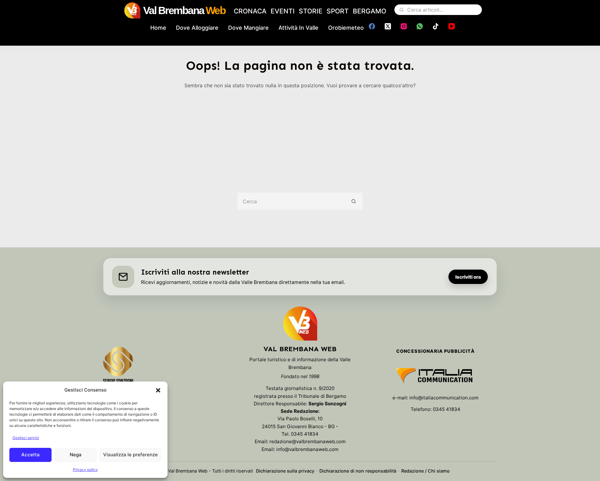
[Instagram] (404, 26)
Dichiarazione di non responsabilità (357, 470)
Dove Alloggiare (197, 27)
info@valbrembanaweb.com (307, 449)
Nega (76, 455)
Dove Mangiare (248, 27)
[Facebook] (372, 26)
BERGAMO (369, 11)
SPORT (338, 11)
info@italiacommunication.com (443, 398)
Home (158, 27)
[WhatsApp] (420, 26)
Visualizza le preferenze (130, 455)
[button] (158, 390)
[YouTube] (451, 26)
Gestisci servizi (25, 437)
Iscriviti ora (468, 277)
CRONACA (250, 11)
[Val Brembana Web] (300, 323)
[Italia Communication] (435, 375)
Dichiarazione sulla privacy (285, 470)
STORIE (310, 11)
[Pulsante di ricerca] (353, 201)
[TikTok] (435, 26)
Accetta (30, 455)
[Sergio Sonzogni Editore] (118, 368)
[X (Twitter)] (388, 26)
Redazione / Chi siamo (425, 470)
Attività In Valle (298, 27)
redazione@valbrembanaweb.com (307, 441)
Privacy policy (85, 469)
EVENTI (283, 11)
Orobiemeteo (346, 27)
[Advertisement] (300, 136)
